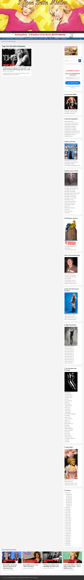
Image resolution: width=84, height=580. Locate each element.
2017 (67, 520)
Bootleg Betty (13, 577)
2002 (67, 545)
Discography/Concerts (18, 38)
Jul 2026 (67, 496)
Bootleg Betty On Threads (70, 134)
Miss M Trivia (67, 206)
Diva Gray (67, 399)
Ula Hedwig (67, 441)
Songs (4, 561)
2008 (67, 535)
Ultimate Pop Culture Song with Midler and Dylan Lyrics (51, 565)
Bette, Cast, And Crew (69, 480)
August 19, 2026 (26, 568)
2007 (67, 537)
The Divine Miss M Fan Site (33, 561)
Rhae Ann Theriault (69, 430)
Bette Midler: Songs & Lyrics (71, 194)
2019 (67, 517)
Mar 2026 (68, 502)
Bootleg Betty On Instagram (70, 129)
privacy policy (77, 86)
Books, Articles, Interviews (70, 201)
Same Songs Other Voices (70, 249)
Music (35, 38)
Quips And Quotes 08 (69, 358)
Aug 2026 (68, 494)
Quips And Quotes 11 (69, 363)
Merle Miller (67, 425)
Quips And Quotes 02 (69, 348)
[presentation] (79, 550)
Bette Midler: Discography (70, 190)
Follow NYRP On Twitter (70, 316)
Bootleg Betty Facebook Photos (71, 123)
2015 (67, 523)
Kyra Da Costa (68, 417)
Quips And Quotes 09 (69, 359)
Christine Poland (68, 397)
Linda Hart (67, 420)
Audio (4, 560)
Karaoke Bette (68, 248)
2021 (67, 514)
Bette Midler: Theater (69, 199)
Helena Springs (68, 404)
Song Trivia (67, 209)
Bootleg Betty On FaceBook (70, 128)
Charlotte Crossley (69, 395)
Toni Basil (67, 440)
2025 (67, 507)
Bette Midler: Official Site (70, 113)
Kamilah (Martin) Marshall (70, 413)
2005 (67, 540)
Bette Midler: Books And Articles (71, 188)
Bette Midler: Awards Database (71, 110)
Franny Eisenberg (68, 400)
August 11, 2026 (66, 569)
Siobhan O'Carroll (68, 436)
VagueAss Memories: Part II (71, 283)
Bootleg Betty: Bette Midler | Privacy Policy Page (27, 577)
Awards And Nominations (29, 38)
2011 (67, 530)
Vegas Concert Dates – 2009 (71, 483)
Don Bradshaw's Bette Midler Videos (72, 165)
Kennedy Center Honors (70, 204)
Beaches (69, 560)
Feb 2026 (68, 504)
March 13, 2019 (6, 71)
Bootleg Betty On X (69, 136)
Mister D (12, 71)
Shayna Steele (68, 435)
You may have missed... (10, 549)
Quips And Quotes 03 (69, 349)
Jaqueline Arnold (68, 405)
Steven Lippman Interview (70, 280)
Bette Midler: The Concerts (70, 196)
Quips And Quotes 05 (69, 353)
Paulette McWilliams (69, 428)
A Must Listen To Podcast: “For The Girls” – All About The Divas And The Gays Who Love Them (16, 68)
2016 (67, 522)
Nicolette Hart (67, 427)
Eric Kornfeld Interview (69, 273)
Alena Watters (68, 392)
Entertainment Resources (70, 203)
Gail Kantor (67, 402)
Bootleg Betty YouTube (69, 163)
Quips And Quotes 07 (69, 356)
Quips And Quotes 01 (69, 346)
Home (4, 38)
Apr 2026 (68, 501)
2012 (67, 528)
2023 (67, 510)
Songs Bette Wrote (69, 211)
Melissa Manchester (69, 423)
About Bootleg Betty (69, 121)
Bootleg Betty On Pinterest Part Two (72, 132)
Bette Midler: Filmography (70, 191)
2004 (67, 541)
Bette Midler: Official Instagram (71, 111)
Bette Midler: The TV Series (70, 160)
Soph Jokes (67, 212)
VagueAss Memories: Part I (70, 281)
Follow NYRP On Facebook (70, 314)
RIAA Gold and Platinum (70, 207)
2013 (67, 527)
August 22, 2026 (6, 569)
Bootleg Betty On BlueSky (70, 126)
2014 (67, 525)
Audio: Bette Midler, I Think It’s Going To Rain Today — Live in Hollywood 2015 (72, 566)
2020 (67, 515)
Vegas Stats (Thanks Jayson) (71, 484)
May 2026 (68, 499)
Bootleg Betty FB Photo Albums (71, 124)
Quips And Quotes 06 (69, 354)
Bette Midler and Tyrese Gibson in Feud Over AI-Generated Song (10, 566)
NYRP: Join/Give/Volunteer (70, 319)
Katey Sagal (67, 415)
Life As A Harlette (68, 418)
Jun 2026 (68, 497)
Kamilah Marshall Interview (70, 277)
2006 (67, 538)
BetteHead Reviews (69, 481)
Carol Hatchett (68, 394)
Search (79, 60)
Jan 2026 (68, 506)
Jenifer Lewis (67, 407)
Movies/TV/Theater (9, 38)
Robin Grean (67, 431)
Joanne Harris (68, 409)
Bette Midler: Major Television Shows (72, 193)
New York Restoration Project (71, 317)
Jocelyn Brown (68, 410)
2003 (67, 543)
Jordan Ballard (68, 412)
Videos (40, 38)
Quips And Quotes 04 (69, 351)
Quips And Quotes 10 (69, 361)
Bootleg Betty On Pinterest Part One (72, 131)
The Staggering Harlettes (70, 438)
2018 (67, 519)
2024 (67, 509)
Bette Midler (10, 560)
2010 (67, 532)
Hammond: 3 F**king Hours (70, 275)
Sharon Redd (67, 433)
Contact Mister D (63, 38)
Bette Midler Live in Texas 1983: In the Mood (30, 565)
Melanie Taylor (68, 422)
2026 (67, 492)
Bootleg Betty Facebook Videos (71, 162)
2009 (67, 533)
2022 (67, 512)
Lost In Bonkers (68, 278)
